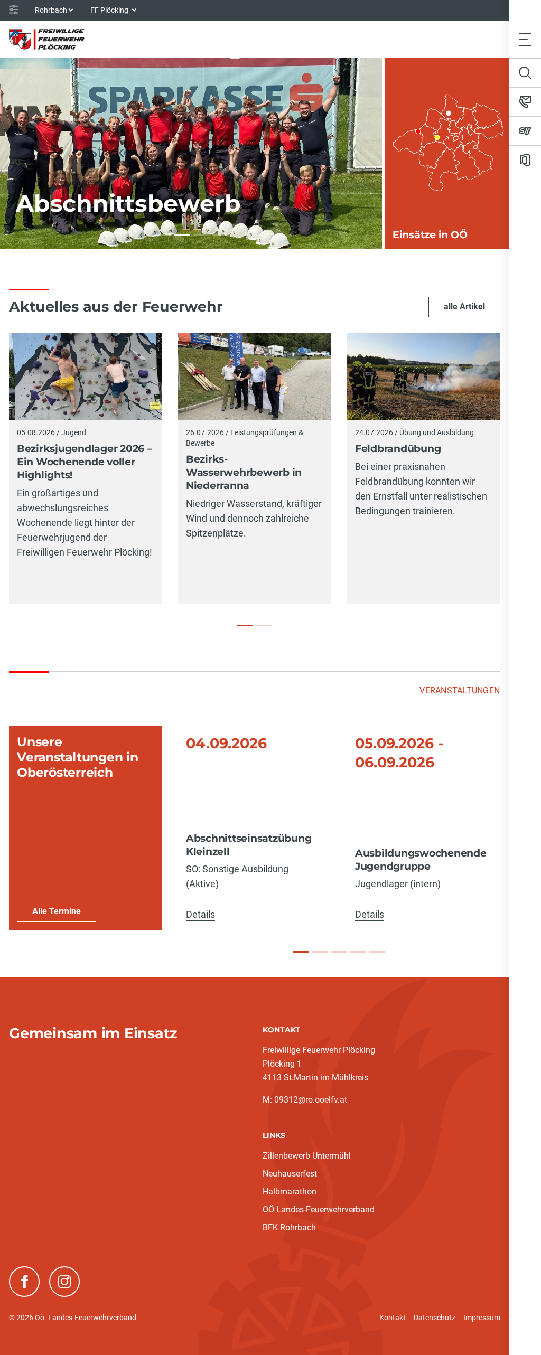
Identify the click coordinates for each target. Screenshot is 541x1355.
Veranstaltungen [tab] (459, 690)
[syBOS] (525, 131)
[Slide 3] (339, 952)
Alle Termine (56, 911)
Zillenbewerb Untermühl (307, 1156)
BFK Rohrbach (289, 1227)
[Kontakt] (525, 102)
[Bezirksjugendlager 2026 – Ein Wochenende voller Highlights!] (245, 625)
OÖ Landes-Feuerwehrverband (319, 1210)
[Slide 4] (358, 952)
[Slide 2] (320, 952)
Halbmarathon (289, 1192)
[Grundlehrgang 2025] (201, 235)
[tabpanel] (254, 828)
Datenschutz (434, 1317)
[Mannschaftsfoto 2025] (220, 235)
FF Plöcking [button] (110, 10)
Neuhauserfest (290, 1174)
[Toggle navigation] (525, 39)
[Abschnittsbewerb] (182, 235)
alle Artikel (464, 307)
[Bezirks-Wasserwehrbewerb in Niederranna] (264, 625)
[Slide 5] (377, 952)
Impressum (481, 1317)
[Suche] (525, 73)
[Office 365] (525, 160)
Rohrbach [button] (51, 10)
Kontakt (392, 1317)
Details (200, 914)
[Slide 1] (301, 952)
